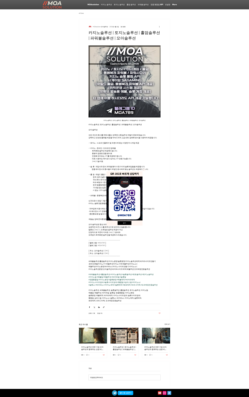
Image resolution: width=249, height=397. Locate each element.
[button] (143, 169)
